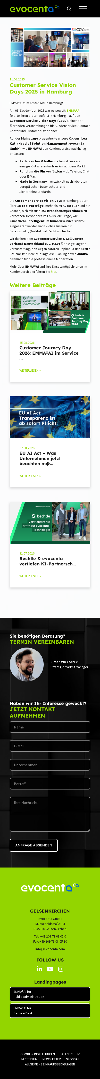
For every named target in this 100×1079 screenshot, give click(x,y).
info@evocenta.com (50, 949)
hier (53, 271)
